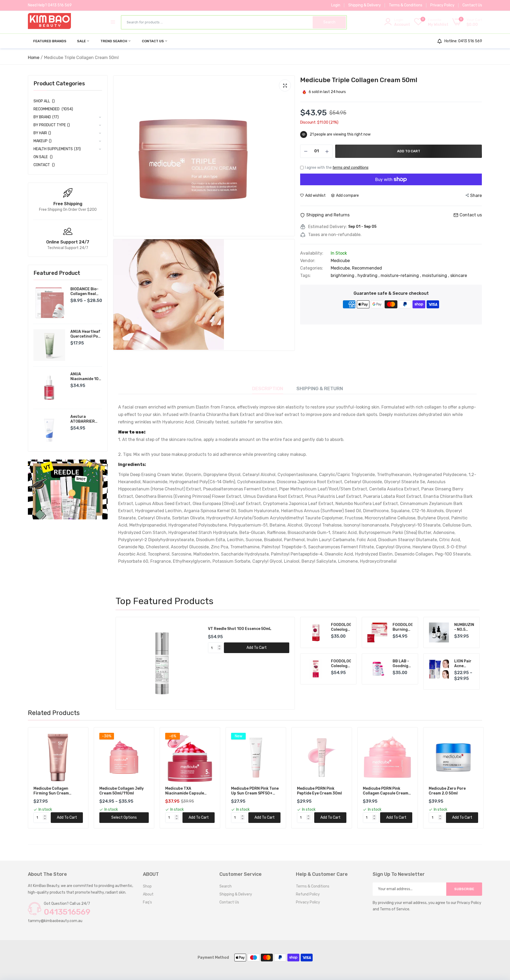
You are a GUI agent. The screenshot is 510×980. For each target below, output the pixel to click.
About (148, 894)
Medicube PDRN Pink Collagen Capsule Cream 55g (385, 791)
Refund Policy (308, 894)
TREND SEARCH (114, 41)
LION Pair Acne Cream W (462, 663)
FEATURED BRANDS (49, 41)
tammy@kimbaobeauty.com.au (55, 921)
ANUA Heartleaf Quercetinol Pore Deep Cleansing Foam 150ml (86, 334)
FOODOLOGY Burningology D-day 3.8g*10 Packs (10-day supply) (403, 627)
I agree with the (336, 167)
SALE (82, 41)
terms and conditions (350, 167)
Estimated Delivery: (327, 226)
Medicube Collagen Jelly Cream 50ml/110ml (121, 791)
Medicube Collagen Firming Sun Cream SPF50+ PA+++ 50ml (52, 791)
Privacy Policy (442, 5)
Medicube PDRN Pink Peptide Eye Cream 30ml (319, 791)
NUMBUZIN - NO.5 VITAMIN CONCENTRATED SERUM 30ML (464, 627)
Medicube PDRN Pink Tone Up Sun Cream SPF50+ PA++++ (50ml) (255, 791)
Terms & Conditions (405, 5)
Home (33, 57)
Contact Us (472, 5)
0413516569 (67, 912)
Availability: (311, 253)
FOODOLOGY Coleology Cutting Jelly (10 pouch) (341, 627)
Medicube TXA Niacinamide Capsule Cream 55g (184, 791)
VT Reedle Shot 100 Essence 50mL (239, 628)
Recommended (367, 268)
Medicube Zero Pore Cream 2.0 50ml (447, 791)
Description (267, 389)
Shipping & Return (319, 389)
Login (335, 5)
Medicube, (341, 268)
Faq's (147, 902)
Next (281, 663)
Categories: (311, 268)
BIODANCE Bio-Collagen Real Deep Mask (84, 291)
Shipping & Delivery (364, 5)
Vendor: (307, 260)
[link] (68, 489)
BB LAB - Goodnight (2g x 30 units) (403, 663)
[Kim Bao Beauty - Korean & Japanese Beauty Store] (49, 22)
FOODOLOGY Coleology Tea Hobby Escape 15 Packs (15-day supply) (341, 663)
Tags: (305, 275)
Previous (128, 663)
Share (476, 195)
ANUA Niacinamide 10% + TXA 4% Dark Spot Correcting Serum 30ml (85, 376)
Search (225, 886)
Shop (147, 886)
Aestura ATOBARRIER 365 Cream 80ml (85, 419)
